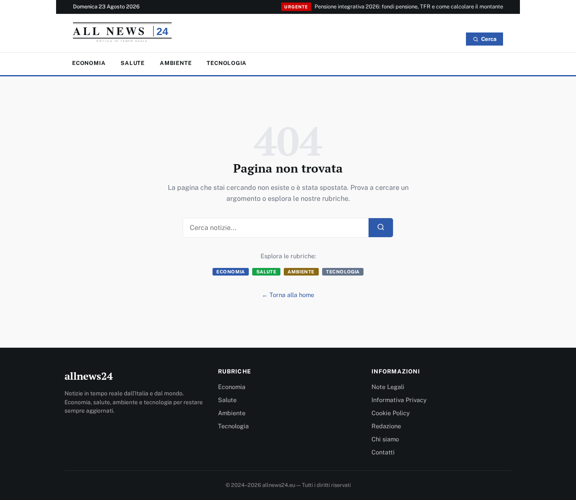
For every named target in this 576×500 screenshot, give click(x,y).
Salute (133, 63)
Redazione (386, 426)
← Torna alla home (288, 294)
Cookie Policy (390, 412)
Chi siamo (385, 439)
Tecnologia (227, 63)
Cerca (488, 39)
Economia (88, 63)
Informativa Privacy (399, 399)
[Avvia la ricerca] (381, 227)
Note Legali (387, 386)
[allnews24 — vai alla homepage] (122, 34)
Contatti (383, 452)
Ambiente (175, 63)
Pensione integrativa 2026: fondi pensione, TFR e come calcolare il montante (409, 6)
